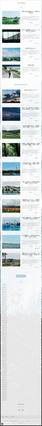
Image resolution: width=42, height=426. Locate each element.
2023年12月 (4, 318)
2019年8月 (3, 372)
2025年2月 (3, 294)
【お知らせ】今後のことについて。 (31, 90)
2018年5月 (3, 394)
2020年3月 (3, 360)
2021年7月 (3, 353)
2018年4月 (3, 396)
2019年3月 (3, 379)
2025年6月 (3, 287)
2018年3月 (3, 398)
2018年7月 (3, 391)
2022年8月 (3, 334)
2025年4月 (3, 291)
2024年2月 (3, 315)
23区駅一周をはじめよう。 (30, 48)
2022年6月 (3, 337)
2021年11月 (4, 348)
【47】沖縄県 (31, 148)
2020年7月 (3, 356)
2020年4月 (3, 358)
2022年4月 (3, 339)
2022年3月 (3, 341)
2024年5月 (3, 310)
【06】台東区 (31, 33)
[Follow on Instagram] (23, 410)
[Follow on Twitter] (19, 410)
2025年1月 (3, 296)
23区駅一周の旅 (31, 65)
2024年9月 (3, 303)
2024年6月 (3, 308)
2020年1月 (3, 363)
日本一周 (31, 92)
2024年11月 (4, 299)
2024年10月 (4, 301)
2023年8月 (3, 325)
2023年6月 (3, 329)
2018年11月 (4, 384)
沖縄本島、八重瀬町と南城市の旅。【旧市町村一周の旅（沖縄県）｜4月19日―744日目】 (31, 145)
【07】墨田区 (31, 14)
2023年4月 (3, 332)
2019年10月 (4, 368)
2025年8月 (3, 284)
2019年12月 (4, 365)
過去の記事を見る (20, 276)
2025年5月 (3, 289)
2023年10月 (4, 322)
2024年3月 (3, 313)
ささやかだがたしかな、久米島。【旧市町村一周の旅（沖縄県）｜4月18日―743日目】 (30, 164)
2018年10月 (4, 386)
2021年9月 (3, 351)
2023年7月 (3, 327)
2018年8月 (3, 389)
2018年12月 (4, 382)
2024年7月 (3, 306)
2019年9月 (3, 370)
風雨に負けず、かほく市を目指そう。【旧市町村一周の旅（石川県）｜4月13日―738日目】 (30, 254)
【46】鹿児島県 (31, 111)
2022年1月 (3, 344)
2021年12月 (4, 346)
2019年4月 (3, 377)
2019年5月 (3, 375)
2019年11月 (4, 367)
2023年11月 (4, 320)
